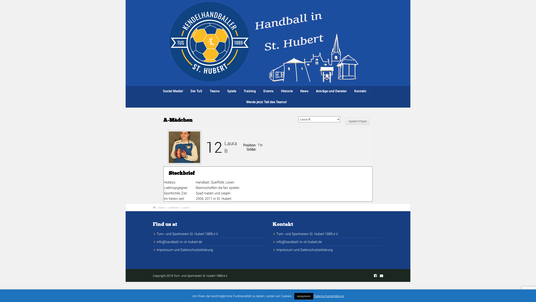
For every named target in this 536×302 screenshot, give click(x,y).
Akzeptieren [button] (304, 296)
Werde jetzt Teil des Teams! (266, 102)
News (304, 91)
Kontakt (360, 91)
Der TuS (196, 91)
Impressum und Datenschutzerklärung (185, 249)
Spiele (231, 91)
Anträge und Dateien (331, 91)
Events (268, 91)
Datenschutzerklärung (329, 296)
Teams (215, 91)
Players (161, 207)
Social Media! (173, 91)
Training (250, 91)
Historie (287, 91)
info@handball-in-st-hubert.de (179, 242)
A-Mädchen (173, 207)
